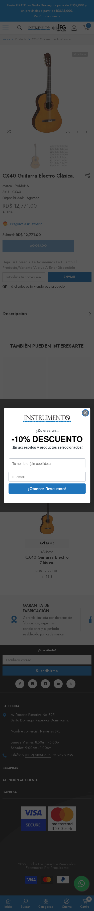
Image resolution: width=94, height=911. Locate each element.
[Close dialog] (85, 412)
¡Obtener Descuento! (47, 488)
